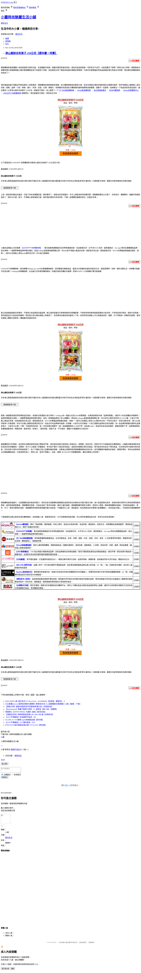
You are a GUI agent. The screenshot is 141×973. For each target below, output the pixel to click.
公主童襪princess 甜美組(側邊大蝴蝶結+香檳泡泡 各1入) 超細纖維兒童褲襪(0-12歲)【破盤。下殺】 (43, 704)
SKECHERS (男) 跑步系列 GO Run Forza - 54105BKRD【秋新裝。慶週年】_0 (35, 701)
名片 (7, 44)
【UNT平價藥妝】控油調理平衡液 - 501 (20, 717)
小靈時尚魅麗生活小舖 (18, 17)
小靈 (2, 737)
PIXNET (54, 942)
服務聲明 (91, 942)
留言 (18, 749)
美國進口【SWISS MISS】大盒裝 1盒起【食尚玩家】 (25, 712)
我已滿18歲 (5, 968)
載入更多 (4, 764)
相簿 (7, 38)
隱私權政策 (82, 942)
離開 (12, 968)
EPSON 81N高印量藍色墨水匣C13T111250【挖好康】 (26, 725)
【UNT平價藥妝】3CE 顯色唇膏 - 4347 (20, 722)
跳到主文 (4, 23)
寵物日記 (18, 756)
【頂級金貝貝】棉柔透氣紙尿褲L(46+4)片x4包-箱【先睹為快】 (29, 714)
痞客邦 (13, 749)
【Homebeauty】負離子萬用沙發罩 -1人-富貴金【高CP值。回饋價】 (31, 709)
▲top (3, 759)
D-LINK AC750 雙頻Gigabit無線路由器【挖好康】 (24, 720)
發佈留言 (4, 777)
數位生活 (18, 34)
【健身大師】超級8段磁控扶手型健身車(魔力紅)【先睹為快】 (29, 706)
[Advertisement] (70, 226)
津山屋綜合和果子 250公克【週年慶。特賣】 (31, 53)
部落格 (8, 41)
